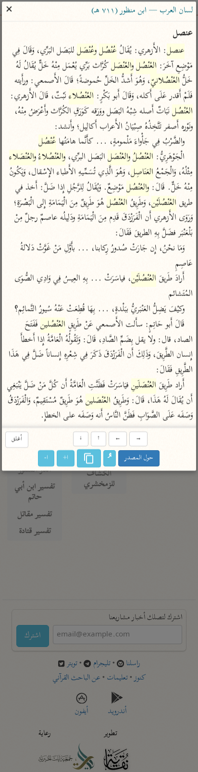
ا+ (66, 458)
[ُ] (110, 459)
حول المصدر (139, 458)
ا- (47, 458)
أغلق (17, 439)
